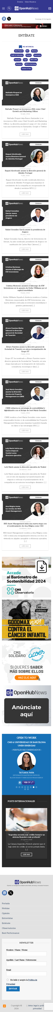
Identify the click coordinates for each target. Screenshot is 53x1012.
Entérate (6, 923)
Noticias (6, 908)
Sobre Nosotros (30, 2)
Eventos (20, 2)
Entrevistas (7, 918)
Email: (8, 970)
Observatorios (9, 928)
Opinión (6, 913)
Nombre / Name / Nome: (17, 950)
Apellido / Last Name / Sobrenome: (21, 960)
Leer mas (25, 134)
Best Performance (10, 933)
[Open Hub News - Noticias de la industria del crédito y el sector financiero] (26, 8)
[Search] (9, 8)
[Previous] (5, 835)
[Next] (47, 835)
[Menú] (3, 8)
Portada (6, 903)
